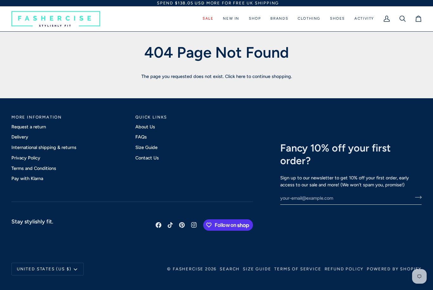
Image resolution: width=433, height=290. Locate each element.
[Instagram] (194, 225)
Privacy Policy (25, 158)
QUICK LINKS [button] (151, 117)
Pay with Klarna (27, 178)
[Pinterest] (182, 225)
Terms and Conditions (33, 168)
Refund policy (344, 269)
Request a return (28, 127)
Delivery (19, 137)
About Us (145, 127)
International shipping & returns (43, 147)
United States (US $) (44, 269)
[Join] (416, 197)
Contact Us (147, 158)
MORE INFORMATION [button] (36, 117)
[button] (208, 18)
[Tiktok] (170, 225)
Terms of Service (297, 269)
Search (230, 269)
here (240, 76)
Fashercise (188, 269)
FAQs (141, 137)
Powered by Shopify (394, 269)
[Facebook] (158, 225)
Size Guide (146, 147)
